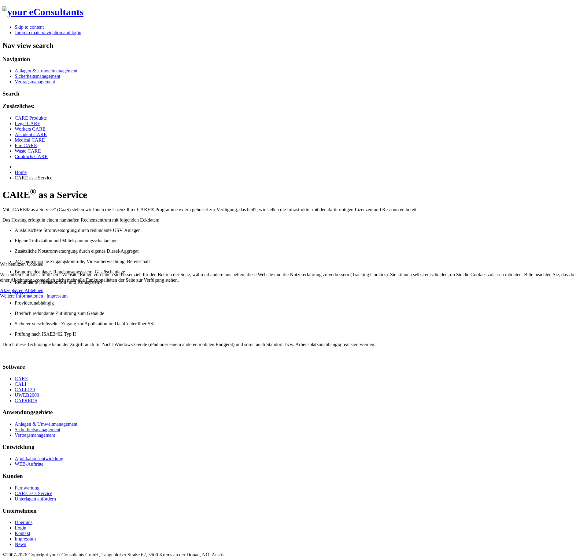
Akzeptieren (12, 290)
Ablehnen (33, 290)
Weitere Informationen (21, 295)
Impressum (57, 295)
